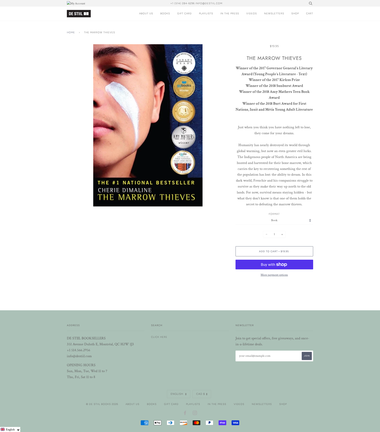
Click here (159, 336)
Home (71, 32)
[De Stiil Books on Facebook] (185, 413)
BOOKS (165, 13)
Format (274, 213)
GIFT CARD (184, 13)
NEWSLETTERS (274, 13)
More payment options (274, 275)
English (177, 393)
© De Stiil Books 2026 (102, 404)
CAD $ (200, 393)
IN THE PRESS (229, 13)
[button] (10, 429)
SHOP (295, 13)
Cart (309, 13)
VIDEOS (251, 13)
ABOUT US (146, 13)
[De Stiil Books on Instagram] (195, 413)
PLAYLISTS (206, 13)
